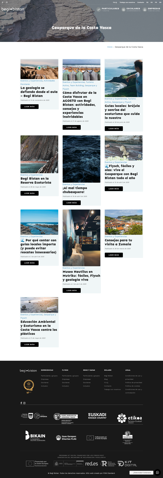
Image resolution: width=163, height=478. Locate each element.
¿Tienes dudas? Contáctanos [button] (142, 472)
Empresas (44, 379)
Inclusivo (44, 386)
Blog (106, 379)
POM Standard (109, 473)
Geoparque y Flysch (121, 102)
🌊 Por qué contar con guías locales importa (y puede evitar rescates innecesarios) (38, 246)
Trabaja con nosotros (112, 389)
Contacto (107, 386)
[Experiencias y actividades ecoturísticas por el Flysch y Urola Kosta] (18, 9)
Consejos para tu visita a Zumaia (118, 242)
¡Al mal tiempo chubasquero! (75, 190)
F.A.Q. (106, 382)
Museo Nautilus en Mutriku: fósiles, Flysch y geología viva (81, 276)
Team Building (77, 85)
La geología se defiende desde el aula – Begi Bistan (39, 92)
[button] (157, 472)
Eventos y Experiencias (32, 80)
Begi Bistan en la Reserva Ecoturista (36, 181)
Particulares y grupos (49, 376)
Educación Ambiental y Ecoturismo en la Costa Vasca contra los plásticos (39, 328)
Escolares (44, 382)
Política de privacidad (133, 382)
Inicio (110, 47)
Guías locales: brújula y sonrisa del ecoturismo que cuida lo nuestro (122, 112)
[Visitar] (3, 2)
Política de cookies (132, 386)
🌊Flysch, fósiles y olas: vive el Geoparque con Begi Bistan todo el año (121, 172)
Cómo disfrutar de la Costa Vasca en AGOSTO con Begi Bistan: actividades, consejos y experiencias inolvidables (79, 105)
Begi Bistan (108, 376)
